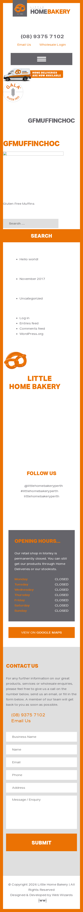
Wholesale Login (52, 44)
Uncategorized (31, 298)
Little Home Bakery (53, 884)
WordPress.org (31, 334)
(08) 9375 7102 (42, 36)
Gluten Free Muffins (18, 204)
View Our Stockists (45, 433)
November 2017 (32, 279)
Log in (25, 318)
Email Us (24, 44)
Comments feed (32, 328)
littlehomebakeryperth (41, 496)
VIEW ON (41, 632)
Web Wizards (62, 895)
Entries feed (29, 323)
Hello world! (29, 259)
